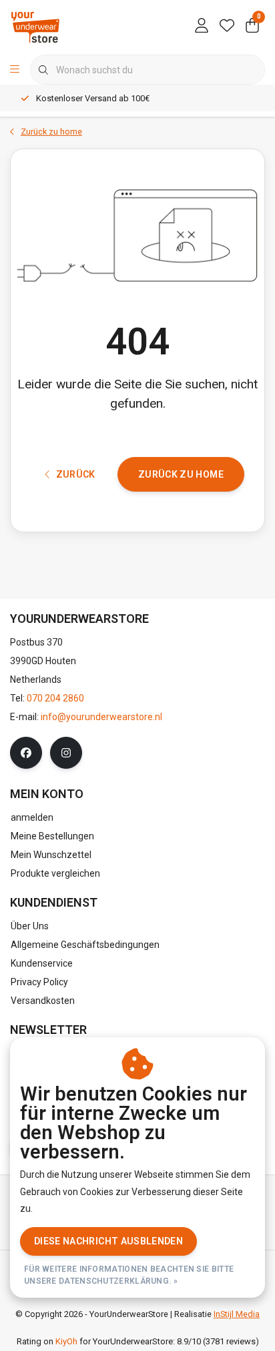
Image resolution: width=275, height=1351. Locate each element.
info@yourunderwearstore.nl (101, 716)
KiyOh (66, 1341)
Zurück (75, 474)
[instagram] (66, 753)
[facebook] (26, 753)
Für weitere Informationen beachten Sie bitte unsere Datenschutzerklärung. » (129, 1275)
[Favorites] (227, 26)
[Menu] (14, 70)
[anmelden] (201, 26)
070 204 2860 (55, 698)
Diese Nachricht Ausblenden (108, 1241)
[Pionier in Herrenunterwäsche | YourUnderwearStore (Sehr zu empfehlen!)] (35, 26)
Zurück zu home (181, 474)
